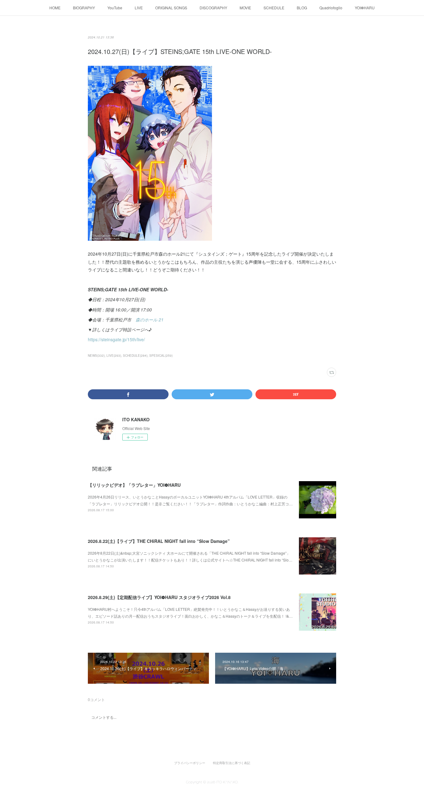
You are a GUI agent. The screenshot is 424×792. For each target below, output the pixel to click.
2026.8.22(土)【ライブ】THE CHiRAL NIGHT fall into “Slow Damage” (159, 541)
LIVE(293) (113, 355)
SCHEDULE (274, 7)
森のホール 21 (150, 319)
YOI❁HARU (365, 7)
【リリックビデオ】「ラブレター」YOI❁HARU (134, 485)
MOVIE (245, 7)
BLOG (302, 7)
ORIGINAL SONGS (171, 7)
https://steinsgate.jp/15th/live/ (116, 339)
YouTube (114, 7)
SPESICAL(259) (161, 355)
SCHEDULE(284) (135, 355)
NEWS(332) (96, 355)
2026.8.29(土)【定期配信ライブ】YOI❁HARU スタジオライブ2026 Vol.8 (159, 597)
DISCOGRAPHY (213, 7)
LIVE (139, 7)
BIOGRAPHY (84, 7)
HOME (55, 7)
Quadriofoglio (330, 7)
